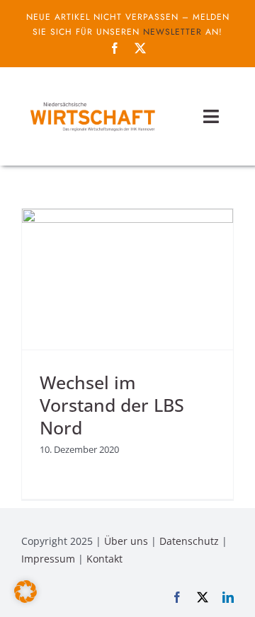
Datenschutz (189, 541)
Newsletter (172, 31)
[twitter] (140, 48)
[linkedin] (228, 597)
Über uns (126, 541)
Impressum (48, 558)
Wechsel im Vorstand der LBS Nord (112, 405)
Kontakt (104, 558)
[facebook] (114, 48)
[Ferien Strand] (92, 102)
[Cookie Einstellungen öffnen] (25, 598)
